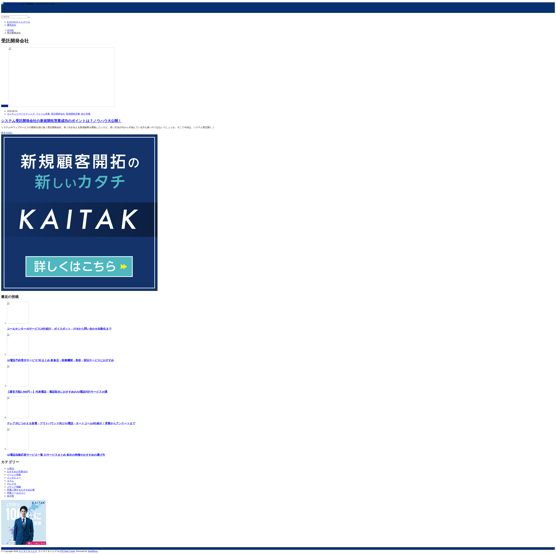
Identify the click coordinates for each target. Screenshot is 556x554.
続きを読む (7, 132)
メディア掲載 (14, 487)
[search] (29, 17)
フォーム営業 (43, 114)
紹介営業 (85, 114)
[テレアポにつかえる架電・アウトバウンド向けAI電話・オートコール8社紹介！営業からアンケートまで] (18, 417)
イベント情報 (14, 474)
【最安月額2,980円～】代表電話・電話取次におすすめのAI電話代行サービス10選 (57, 391)
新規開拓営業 (73, 114)
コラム (4, 106)
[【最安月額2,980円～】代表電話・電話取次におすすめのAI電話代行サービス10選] (18, 386)
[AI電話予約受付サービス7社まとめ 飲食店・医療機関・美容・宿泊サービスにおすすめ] (18, 354)
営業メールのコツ (16, 493)
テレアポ (11, 484)
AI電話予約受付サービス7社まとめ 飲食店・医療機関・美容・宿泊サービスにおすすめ (60, 360)
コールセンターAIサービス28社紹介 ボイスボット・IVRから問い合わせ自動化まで (59, 328)
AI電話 (10, 468)
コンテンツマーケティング (21, 114)
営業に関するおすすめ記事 (21, 490)
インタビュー (14, 477)
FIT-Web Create (67, 551)
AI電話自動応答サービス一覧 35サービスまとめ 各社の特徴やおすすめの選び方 (56, 454)
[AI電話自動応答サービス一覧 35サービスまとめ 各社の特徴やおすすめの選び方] (18, 449)
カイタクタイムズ (28, 551)
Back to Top (6, 548)
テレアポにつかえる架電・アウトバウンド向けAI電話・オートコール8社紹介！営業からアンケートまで (71, 423)
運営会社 (11, 25)
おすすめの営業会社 (17, 471)
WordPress (93, 551)
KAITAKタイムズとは (18, 22)
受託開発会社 (58, 114)
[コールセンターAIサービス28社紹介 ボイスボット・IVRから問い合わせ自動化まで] (18, 323)
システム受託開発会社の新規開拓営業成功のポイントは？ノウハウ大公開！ (61, 121)
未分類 (10, 496)
